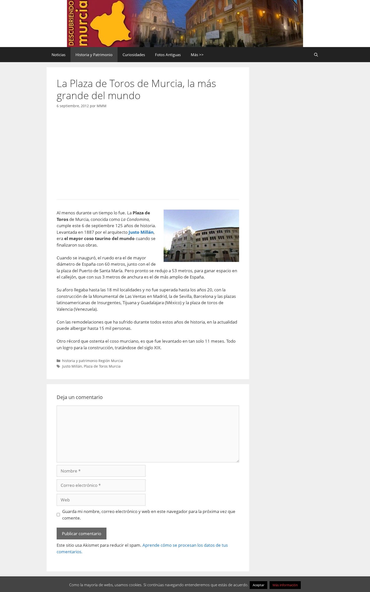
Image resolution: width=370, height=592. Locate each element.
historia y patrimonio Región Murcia (92, 360)
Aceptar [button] (258, 585)
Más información (285, 585)
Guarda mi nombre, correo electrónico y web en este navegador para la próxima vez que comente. (148, 514)
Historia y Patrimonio (94, 54)
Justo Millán (72, 366)
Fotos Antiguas (168, 54)
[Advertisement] (148, 152)
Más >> (197, 54)
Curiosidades (134, 54)
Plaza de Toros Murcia (102, 366)
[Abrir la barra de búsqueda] (316, 54)
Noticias (58, 54)
